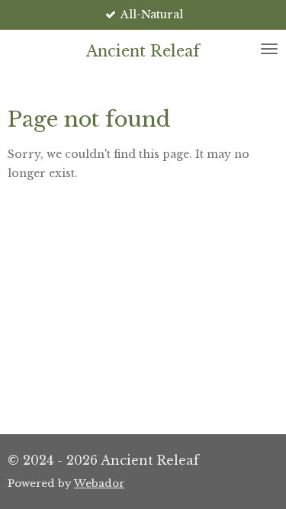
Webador (99, 483)
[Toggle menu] (269, 49)
